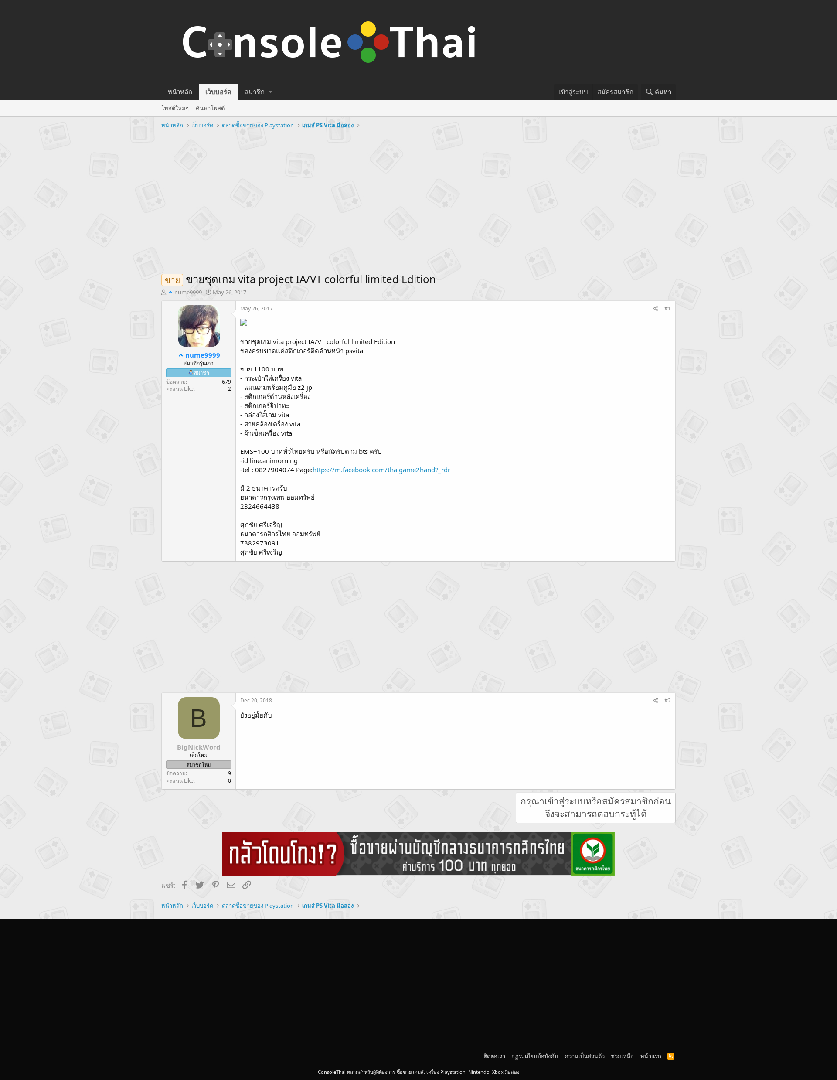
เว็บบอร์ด (218, 91)
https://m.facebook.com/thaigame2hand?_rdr (381, 469)
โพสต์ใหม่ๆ (175, 108)
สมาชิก (255, 91)
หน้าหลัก (180, 91)
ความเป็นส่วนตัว (585, 1056)
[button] (270, 92)
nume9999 (188, 292)
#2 (667, 700)
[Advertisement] (418, 197)
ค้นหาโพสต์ (210, 108)
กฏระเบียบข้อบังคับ (534, 1056)
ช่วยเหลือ (622, 1056)
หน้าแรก (650, 1056)
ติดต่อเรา (494, 1056)
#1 (667, 308)
